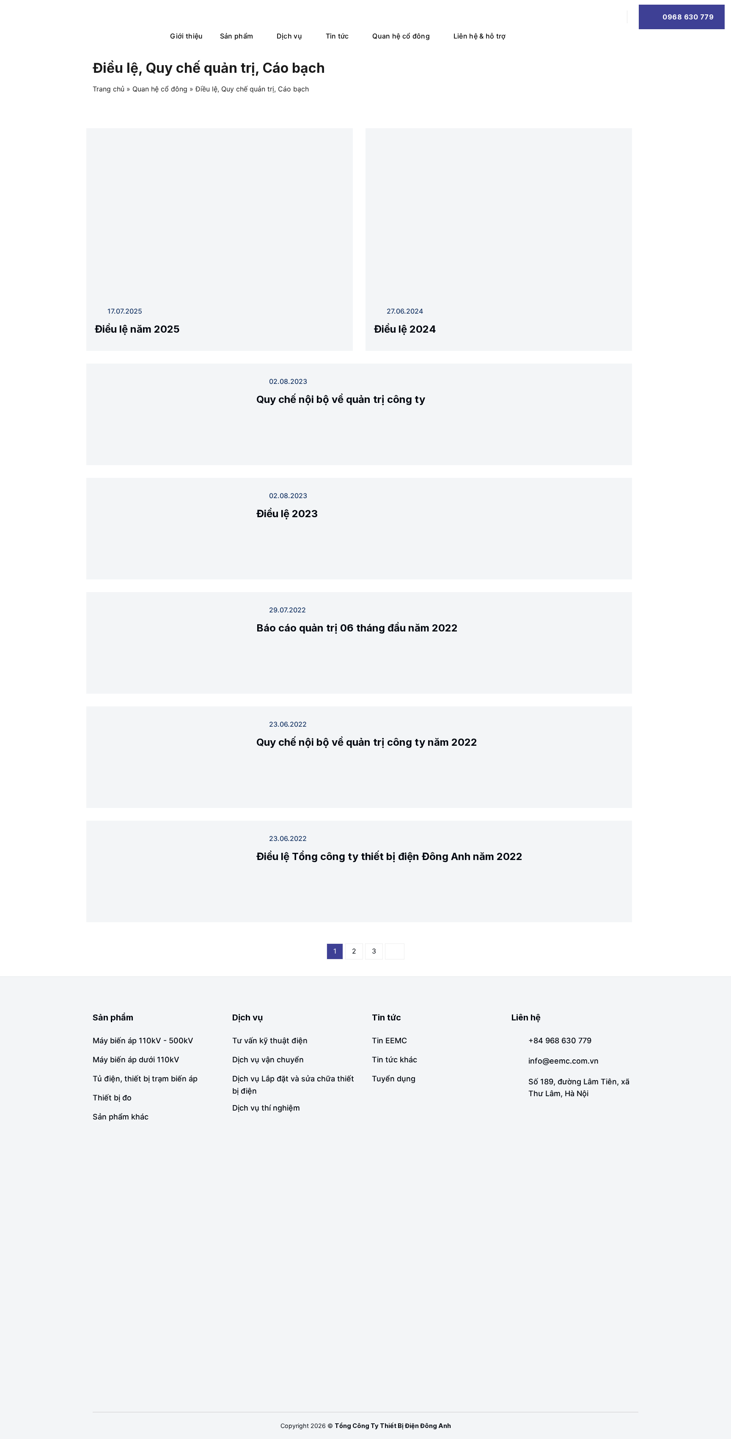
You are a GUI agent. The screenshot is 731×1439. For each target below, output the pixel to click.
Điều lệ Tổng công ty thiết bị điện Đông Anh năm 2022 (389, 856)
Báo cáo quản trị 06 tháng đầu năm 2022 (357, 628)
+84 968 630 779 (559, 1040)
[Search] (611, 16)
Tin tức (337, 36)
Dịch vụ (289, 36)
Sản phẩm (236, 36)
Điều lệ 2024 (405, 329)
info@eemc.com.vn (563, 1060)
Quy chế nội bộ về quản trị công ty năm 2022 (366, 742)
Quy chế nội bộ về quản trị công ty (340, 399)
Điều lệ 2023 (287, 513)
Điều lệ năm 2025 (137, 329)
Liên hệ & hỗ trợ (479, 36)
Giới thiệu (186, 36)
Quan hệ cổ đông (401, 36)
